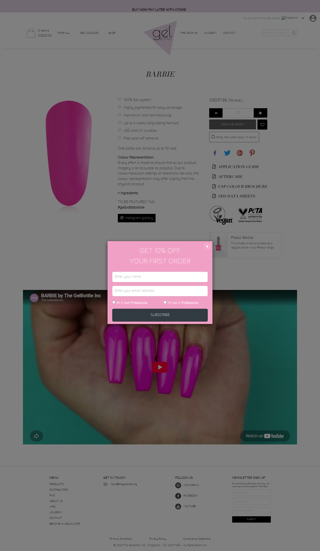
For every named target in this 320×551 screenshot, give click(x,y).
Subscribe (160, 315)
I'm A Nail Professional (131, 302)
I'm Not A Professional (182, 302)
